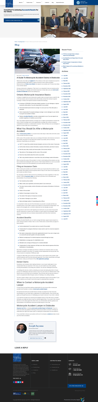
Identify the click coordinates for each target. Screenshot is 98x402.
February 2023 (66, 148)
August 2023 (66, 132)
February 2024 (66, 119)
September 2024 (67, 101)
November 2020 (66, 205)
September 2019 (67, 213)
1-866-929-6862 (77, 370)
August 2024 (66, 104)
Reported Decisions (60, 2)
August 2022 (66, 164)
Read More (16, 378)
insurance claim (29, 176)
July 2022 (65, 166)
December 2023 (66, 122)
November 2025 (66, 86)
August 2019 (66, 216)
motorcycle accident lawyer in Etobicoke (42, 308)
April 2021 (65, 192)
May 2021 (65, 190)
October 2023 (66, 127)
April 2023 (65, 143)
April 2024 (65, 114)
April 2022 (65, 174)
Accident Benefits (28, 116)
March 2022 (66, 177)
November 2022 (66, 156)
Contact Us (47, 2)
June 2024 (65, 109)
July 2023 (65, 135)
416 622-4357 (83, 3)
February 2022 (66, 179)
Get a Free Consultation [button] (75, 385)
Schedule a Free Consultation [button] (13, 20)
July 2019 (65, 218)
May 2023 (65, 140)
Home (16, 41)
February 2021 (66, 198)
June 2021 (65, 187)
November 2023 (66, 125)
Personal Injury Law (56, 364)
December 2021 (66, 185)
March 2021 (66, 195)
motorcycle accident (25, 133)
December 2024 (66, 93)
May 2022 (65, 172)
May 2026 (65, 80)
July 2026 (65, 75)
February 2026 (66, 83)
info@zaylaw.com (78, 375)
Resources (38, 2)
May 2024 (65, 112)
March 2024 (66, 117)
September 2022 (67, 161)
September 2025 (67, 88)
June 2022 (65, 169)
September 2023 (67, 130)
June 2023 (65, 138)
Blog (53, 2)
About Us (20, 2)
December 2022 (66, 153)
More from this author (35, 338)
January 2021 (66, 200)
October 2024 (66, 99)
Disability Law (55, 370)
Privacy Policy (82, 390)
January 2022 (66, 182)
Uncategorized (21, 41)
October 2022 (66, 159)
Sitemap (76, 390)
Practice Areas (29, 2)
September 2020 (67, 211)
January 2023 (66, 151)
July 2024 (65, 106)
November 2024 (66, 96)
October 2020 (66, 208)
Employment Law (55, 367)
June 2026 (65, 78)
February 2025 (66, 91)
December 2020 (66, 203)
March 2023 (66, 145)
